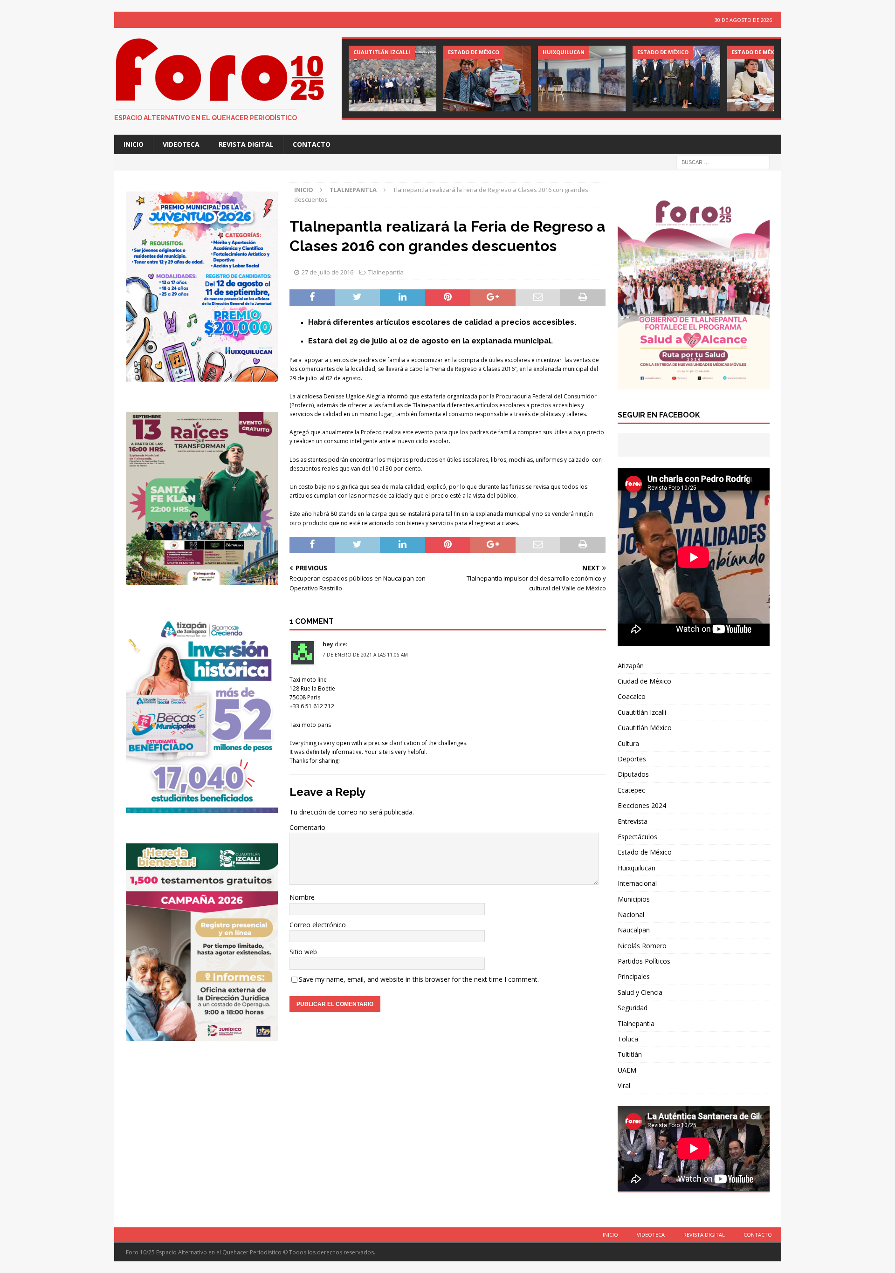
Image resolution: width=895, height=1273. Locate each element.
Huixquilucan (636, 867)
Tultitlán (630, 1054)
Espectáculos (637, 836)
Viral (624, 1085)
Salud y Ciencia (640, 992)
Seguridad (632, 1007)
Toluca (628, 1038)
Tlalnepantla (386, 272)
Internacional (637, 883)
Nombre (302, 897)
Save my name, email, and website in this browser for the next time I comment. (419, 979)
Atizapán (631, 665)
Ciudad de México (644, 681)
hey (328, 644)
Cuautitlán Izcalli (642, 712)
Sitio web (303, 951)
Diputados (633, 774)
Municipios (634, 899)
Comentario (307, 827)
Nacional (631, 914)
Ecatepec (631, 790)
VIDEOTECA (181, 144)
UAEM (627, 1070)
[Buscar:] (723, 161)
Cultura (628, 743)
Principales (634, 976)
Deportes (632, 758)
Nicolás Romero (642, 945)
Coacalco (632, 696)
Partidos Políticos (644, 961)
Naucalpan (634, 929)
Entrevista (632, 821)
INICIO (134, 144)
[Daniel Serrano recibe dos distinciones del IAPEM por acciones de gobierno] (392, 78)
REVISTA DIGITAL (246, 144)
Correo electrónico (317, 924)
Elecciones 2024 (642, 805)
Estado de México (645, 852)
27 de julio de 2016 (327, 272)
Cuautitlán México (645, 727)
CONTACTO (311, 144)
